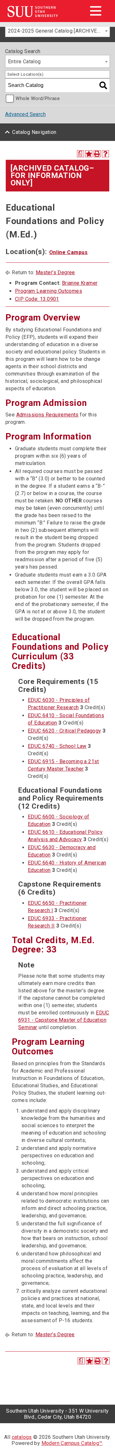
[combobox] (57, 30)
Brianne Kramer (80, 283)
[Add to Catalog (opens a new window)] (88, 153)
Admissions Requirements (47, 415)
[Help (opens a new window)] (105, 153)
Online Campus (68, 252)
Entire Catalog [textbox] (24, 61)
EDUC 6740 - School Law (57, 746)
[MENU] (95, 11)
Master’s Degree (55, 272)
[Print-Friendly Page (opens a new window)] (97, 153)
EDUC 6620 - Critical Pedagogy (64, 731)
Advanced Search (25, 114)
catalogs (22, 1437)
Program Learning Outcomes (48, 291)
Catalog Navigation (34, 132)
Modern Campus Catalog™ (72, 1443)
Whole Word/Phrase (38, 98)
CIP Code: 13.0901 (37, 299)
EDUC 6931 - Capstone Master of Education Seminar (63, 1020)
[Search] (103, 85)
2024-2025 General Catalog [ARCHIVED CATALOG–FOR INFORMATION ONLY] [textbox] (59, 31)
